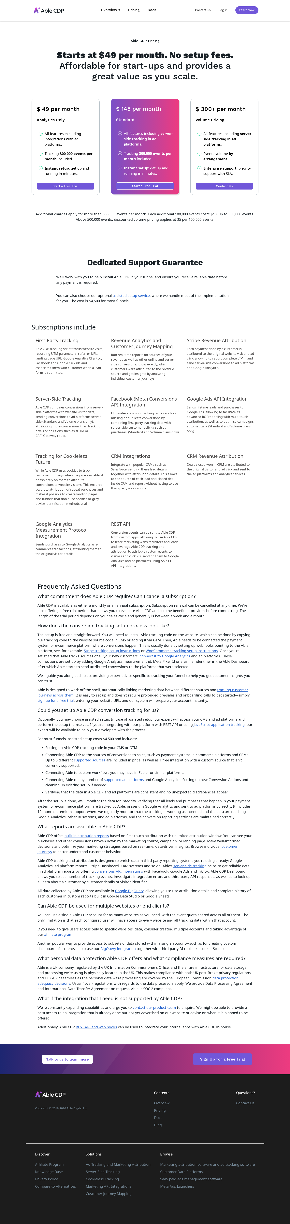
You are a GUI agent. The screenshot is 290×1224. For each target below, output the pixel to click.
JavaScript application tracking (219, 724)
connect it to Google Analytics (165, 656)
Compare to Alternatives (55, 1186)
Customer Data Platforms (181, 1171)
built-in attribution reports (87, 835)
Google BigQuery (129, 890)
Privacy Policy (46, 1179)
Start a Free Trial (66, 186)
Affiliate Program (49, 1164)
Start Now (246, 10)
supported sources (89, 760)
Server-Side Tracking (103, 1171)
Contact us (203, 10)
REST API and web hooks (96, 1027)
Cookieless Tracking (102, 1179)
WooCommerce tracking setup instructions (182, 650)
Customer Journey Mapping (109, 1193)
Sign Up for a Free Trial (222, 1059)
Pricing (134, 10)
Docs (152, 10)
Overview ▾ (110, 10)
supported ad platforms (124, 779)
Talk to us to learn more (67, 1059)
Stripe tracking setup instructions (112, 650)
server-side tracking (190, 866)
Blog (158, 1125)
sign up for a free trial (55, 700)
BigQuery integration (118, 948)
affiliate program (58, 934)
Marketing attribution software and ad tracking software (207, 1164)
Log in (223, 10)
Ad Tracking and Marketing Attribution (118, 1164)
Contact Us (224, 186)
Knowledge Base (49, 1171)
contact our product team (154, 1007)
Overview (161, 1103)
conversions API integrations (119, 871)
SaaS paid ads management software (191, 1179)
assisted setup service (131, 295)
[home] (49, 11)
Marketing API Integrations (108, 1186)
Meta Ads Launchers (177, 1186)
